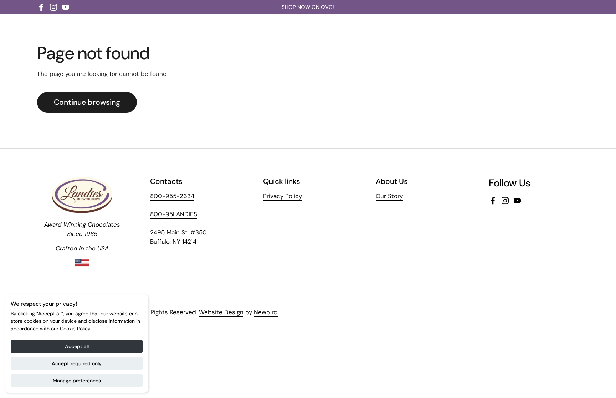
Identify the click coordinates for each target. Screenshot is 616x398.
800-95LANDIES (173, 214)
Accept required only (77, 363)
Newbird (266, 312)
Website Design (221, 312)
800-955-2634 (172, 196)
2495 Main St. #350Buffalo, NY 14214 (178, 236)
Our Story (389, 196)
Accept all (77, 346)
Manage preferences (77, 380)
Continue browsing (87, 102)
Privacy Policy (282, 196)
